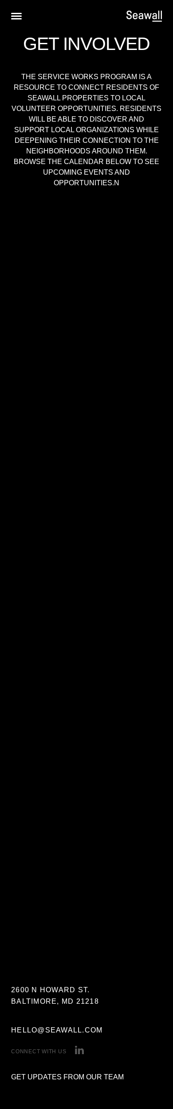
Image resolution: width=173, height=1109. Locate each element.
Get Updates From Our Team (67, 1077)
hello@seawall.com (56, 1030)
